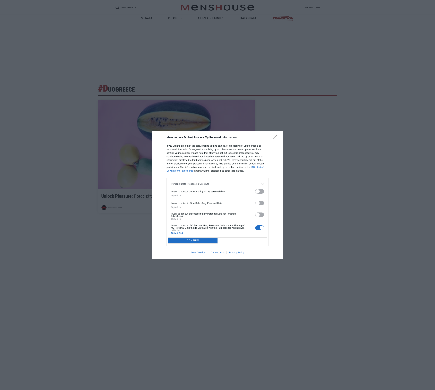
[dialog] (217, 195)
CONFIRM (193, 240)
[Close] (276, 138)
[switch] (259, 191)
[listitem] (217, 184)
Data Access (217, 252)
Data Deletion (198, 252)
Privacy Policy (236, 252)
